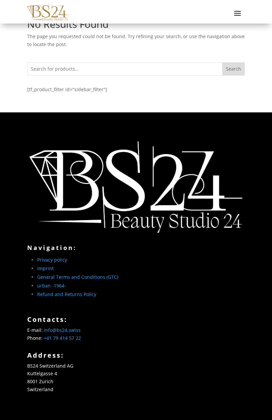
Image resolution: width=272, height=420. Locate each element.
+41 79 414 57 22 (62, 338)
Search (233, 69)
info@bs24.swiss (62, 330)
